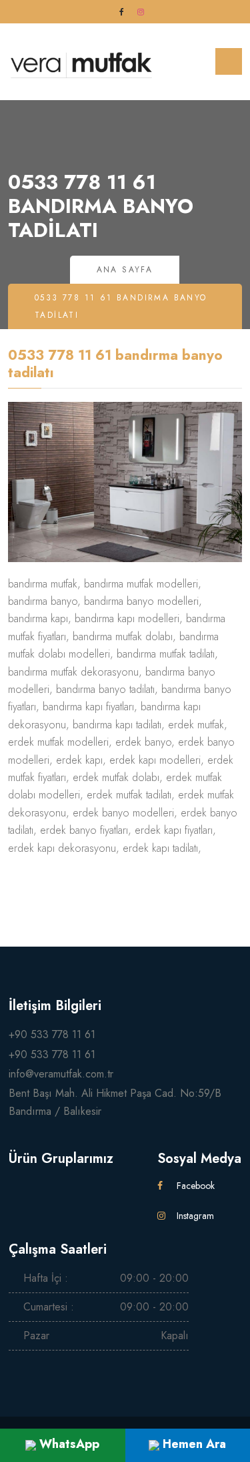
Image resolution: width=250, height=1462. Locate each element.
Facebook (194, 1185)
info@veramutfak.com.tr (61, 1073)
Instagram (194, 1215)
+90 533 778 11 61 (52, 1034)
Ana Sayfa (125, 270)
